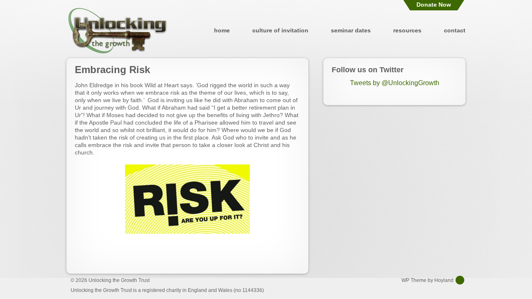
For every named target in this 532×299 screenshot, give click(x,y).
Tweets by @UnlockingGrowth (394, 82)
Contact (455, 30)
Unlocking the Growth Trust (117, 30)
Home (222, 30)
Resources (407, 30)
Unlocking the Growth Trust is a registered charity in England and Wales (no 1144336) (167, 290)
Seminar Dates (351, 30)
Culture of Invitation (280, 30)
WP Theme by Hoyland (427, 280)
